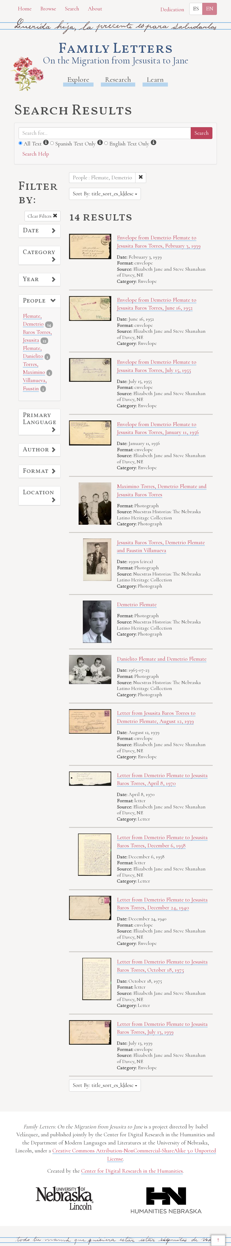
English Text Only (129, 143)
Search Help (35, 154)
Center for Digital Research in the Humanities (132, 1171)
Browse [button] (48, 8)
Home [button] (25, 8)
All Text (33, 143)
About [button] (95, 8)
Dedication (172, 9)
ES (196, 8)
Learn (155, 79)
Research (118, 79)
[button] (39, 230)
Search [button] (72, 8)
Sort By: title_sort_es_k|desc (104, 193)
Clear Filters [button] (40, 216)
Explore (78, 79)
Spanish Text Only (75, 143)
